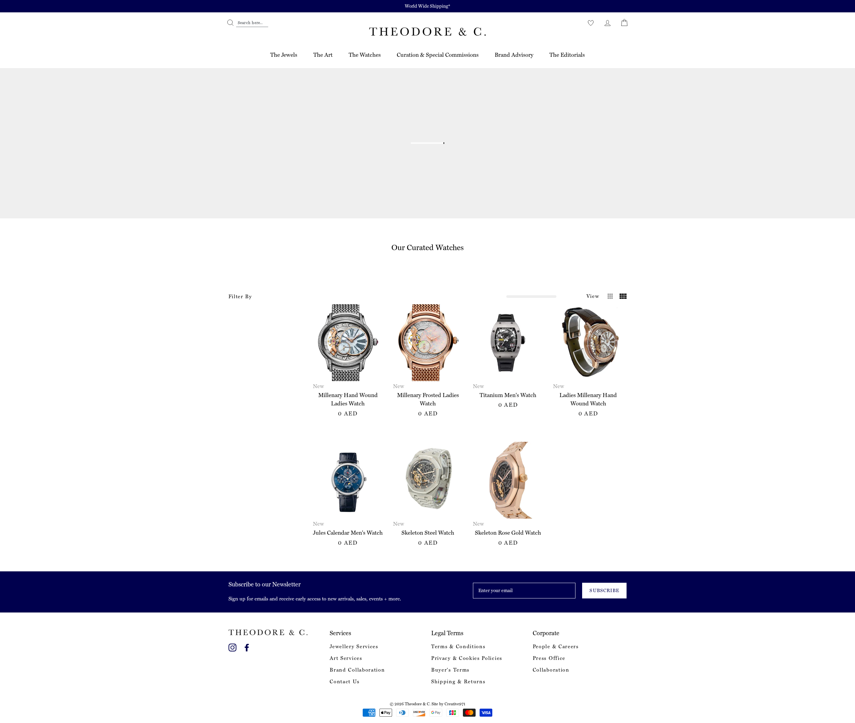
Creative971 (455, 704)
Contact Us (344, 682)
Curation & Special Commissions (438, 54)
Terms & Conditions (458, 647)
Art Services (346, 658)
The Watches (365, 54)
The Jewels (283, 54)
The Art (323, 54)
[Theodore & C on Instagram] (232, 646)
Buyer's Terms (450, 670)
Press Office (549, 658)
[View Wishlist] (590, 22)
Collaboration (551, 670)
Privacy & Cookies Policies (466, 658)
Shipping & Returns (458, 682)
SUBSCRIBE (604, 590)
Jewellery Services (354, 647)
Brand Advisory (514, 54)
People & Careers (556, 647)
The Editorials (567, 54)
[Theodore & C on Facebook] (247, 646)
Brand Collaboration (357, 670)
